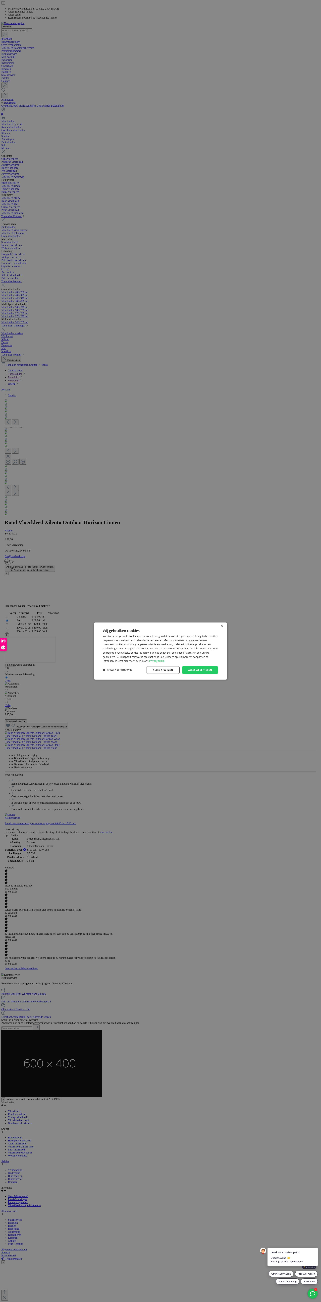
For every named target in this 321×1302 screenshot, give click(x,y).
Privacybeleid (157, 660)
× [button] (222, 626)
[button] (117, 670)
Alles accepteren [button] (200, 669)
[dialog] (160, 650)
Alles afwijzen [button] (163, 669)
